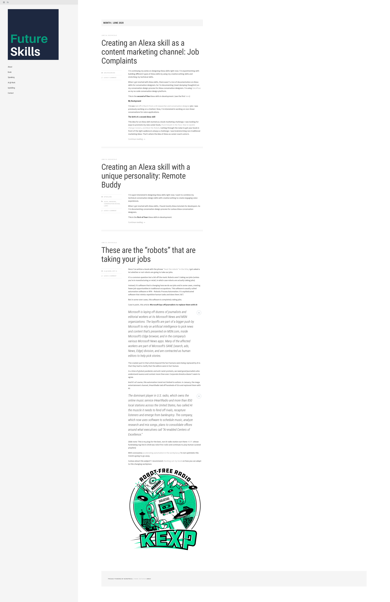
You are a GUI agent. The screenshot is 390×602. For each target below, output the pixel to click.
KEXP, (190, 441)
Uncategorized (109, 73)
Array (149, 579)
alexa (106, 201)
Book (9, 72)
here (187, 96)
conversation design (112, 204)
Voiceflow (196, 88)
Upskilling (11, 88)
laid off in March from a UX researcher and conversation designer (162, 106)
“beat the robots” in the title (175, 269)
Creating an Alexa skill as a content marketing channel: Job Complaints (150, 52)
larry (106, 206)
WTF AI (114, 271)
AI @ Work (11, 82)
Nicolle (114, 35)
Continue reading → (136, 139)
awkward (112, 201)
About (10, 67)
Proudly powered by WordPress (120, 579)
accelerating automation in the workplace (160, 453)
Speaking (11, 77)
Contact (11, 93)
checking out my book (172, 461)
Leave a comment (110, 77)
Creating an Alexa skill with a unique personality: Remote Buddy (145, 176)
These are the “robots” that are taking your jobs (148, 254)
